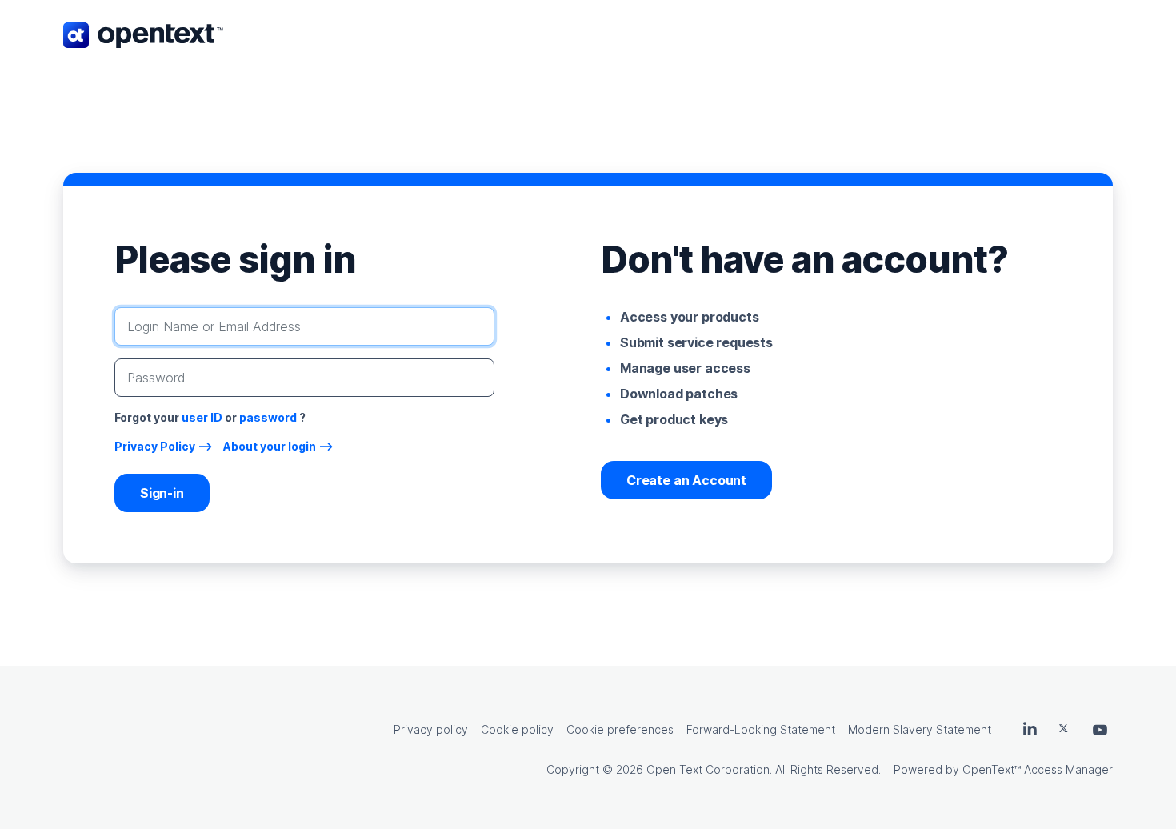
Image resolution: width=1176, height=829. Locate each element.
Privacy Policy (154, 446)
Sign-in (162, 493)
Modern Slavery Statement (919, 729)
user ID (202, 417)
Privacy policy (431, 729)
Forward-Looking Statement (760, 729)
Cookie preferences (620, 729)
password (268, 417)
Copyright (572, 769)
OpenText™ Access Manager (1037, 769)
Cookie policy (517, 729)
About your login (269, 446)
